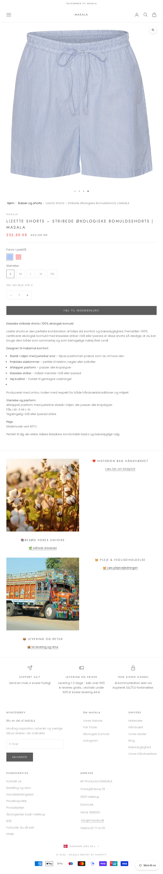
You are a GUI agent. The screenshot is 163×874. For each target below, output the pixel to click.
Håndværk (135, 727)
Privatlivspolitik (16, 801)
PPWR (10, 834)
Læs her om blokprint (120, 469)
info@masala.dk (92, 820)
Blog (131, 741)
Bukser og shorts (30, 203)
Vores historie (92, 721)
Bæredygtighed (139, 747)
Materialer (135, 721)
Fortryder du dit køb (20, 828)
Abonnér (19, 757)
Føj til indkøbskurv (81, 310)
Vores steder (137, 734)
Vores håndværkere (142, 754)
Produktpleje (15, 808)
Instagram (90, 741)
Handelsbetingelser (20, 794)
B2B (9, 821)
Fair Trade (90, 727)
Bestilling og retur (18, 788)
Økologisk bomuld (96, 734)
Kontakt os (13, 781)
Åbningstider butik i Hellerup (25, 814)
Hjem (10, 203)
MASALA (12, 214)
